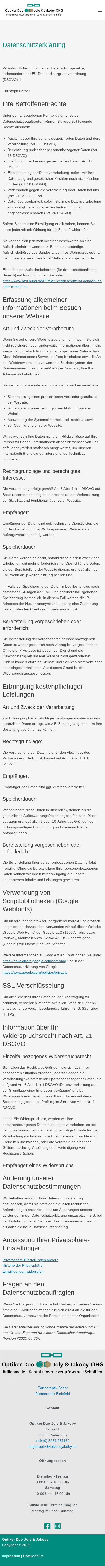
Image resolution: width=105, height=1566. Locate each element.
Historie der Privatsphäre (23, 1265)
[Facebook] (47, 1526)
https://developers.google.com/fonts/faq (34, 961)
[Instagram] (57, 1526)
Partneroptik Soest (53, 1388)
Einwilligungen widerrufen (23, 1271)
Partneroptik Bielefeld (52, 1394)
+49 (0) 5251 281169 (53, 1441)
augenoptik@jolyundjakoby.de (53, 1447)
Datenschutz (33, 1556)
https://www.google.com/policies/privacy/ (35, 972)
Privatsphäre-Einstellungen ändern (30, 1260)
